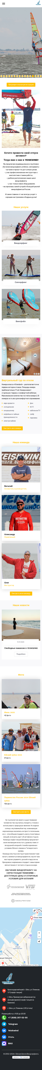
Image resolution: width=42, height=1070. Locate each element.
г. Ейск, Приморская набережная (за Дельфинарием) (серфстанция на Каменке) (21, 1000)
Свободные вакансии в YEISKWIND (21, 648)
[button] (41, 76)
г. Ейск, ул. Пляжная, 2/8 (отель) (20, 1008)
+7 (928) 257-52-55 (18, 1017)
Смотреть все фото (21, 812)
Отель (11, 1037)
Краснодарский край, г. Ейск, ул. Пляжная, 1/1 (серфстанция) (24, 991)
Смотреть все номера (12, 428)
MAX (10, 1043)
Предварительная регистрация (21, 85)
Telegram (13, 1024)
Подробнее (21, 654)
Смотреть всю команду (21, 594)
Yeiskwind (13, 1030)
